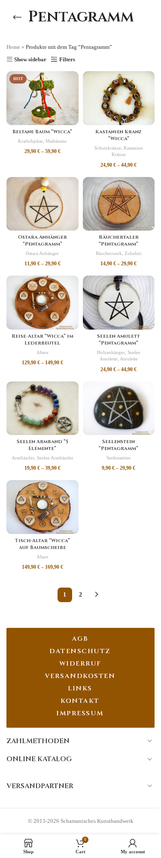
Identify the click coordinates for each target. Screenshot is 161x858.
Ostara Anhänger (42, 253)
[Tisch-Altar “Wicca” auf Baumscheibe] (42, 507)
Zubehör (133, 253)
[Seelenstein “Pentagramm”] (119, 408)
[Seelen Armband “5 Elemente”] (42, 408)
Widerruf (80, 663)
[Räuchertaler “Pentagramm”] (119, 204)
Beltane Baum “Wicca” (42, 132)
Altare (42, 352)
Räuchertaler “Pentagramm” (119, 240)
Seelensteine (118, 457)
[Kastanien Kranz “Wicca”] (119, 98)
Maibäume (56, 141)
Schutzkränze (107, 147)
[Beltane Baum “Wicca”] (42, 98)
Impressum (80, 713)
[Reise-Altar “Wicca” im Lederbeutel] (42, 303)
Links (80, 688)
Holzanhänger (111, 352)
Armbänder (23, 457)
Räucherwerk (109, 253)
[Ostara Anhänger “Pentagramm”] (42, 204)
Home (13, 47)
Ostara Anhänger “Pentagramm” (42, 240)
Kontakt (80, 700)
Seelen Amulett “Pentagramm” (118, 339)
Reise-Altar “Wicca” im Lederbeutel (42, 339)
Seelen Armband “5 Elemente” (42, 445)
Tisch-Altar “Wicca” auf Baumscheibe (42, 544)
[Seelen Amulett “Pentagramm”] (119, 303)
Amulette (129, 358)
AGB (80, 638)
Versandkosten (80, 676)
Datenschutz (80, 651)
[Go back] (17, 17)
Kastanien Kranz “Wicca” (118, 135)
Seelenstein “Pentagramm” (118, 445)
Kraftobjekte (30, 141)
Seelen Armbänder (55, 457)
